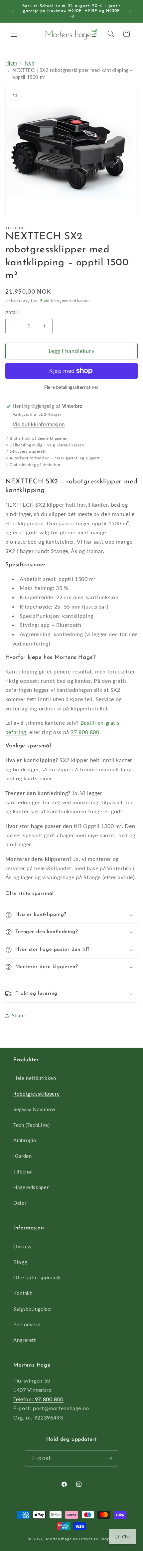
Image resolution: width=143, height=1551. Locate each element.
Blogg (20, 1262)
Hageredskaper (31, 1187)
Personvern (26, 1324)
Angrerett (24, 1340)
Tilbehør (23, 1171)
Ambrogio (25, 1140)
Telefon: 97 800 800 (38, 1399)
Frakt (45, 301)
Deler (19, 1203)
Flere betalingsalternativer (71, 387)
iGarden (22, 1156)
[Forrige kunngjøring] (12, 11)
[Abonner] (109, 1458)
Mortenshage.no (62, 1539)
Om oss (22, 1246)
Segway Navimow (34, 1109)
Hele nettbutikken (34, 1078)
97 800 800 (85, 732)
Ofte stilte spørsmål (37, 1277)
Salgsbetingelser (32, 1309)
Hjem (11, 63)
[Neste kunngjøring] (130, 11)
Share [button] (18, 1015)
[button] (14, 33)
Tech (29, 63)
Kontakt (22, 1293)
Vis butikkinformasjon (39, 424)
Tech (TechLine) (31, 1125)
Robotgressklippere (36, 1094)
